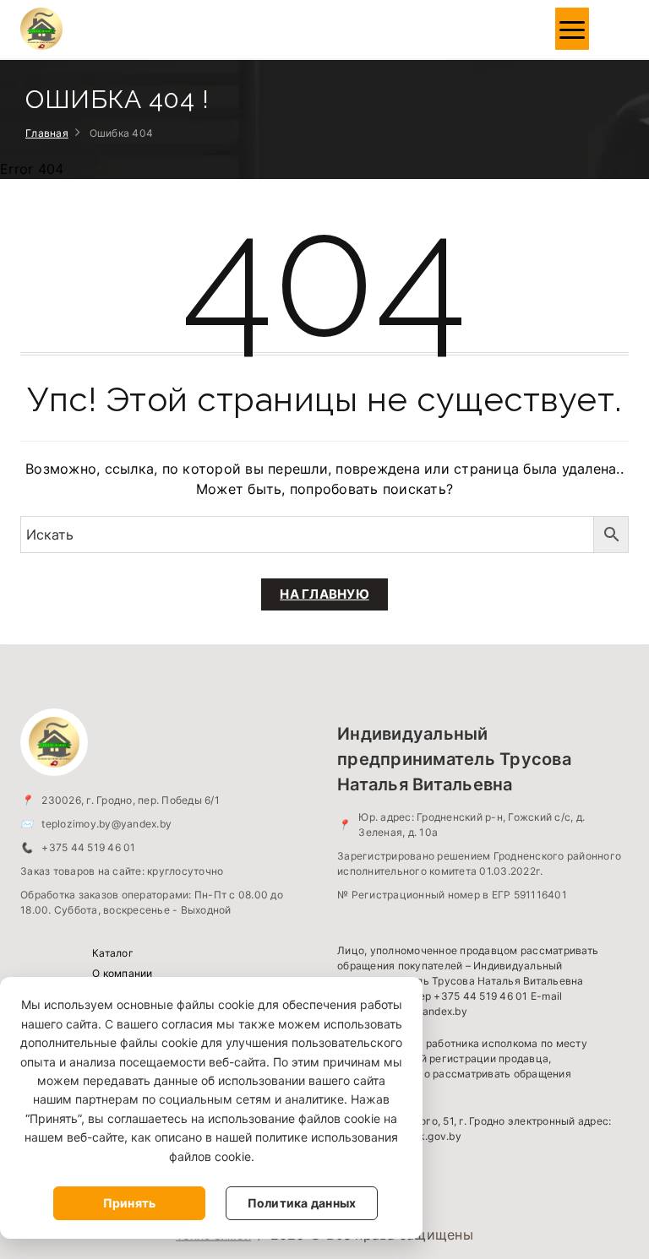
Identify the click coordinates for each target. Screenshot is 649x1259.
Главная (46, 133)
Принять (129, 1203)
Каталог (113, 953)
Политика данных (302, 1203)
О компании (122, 973)
